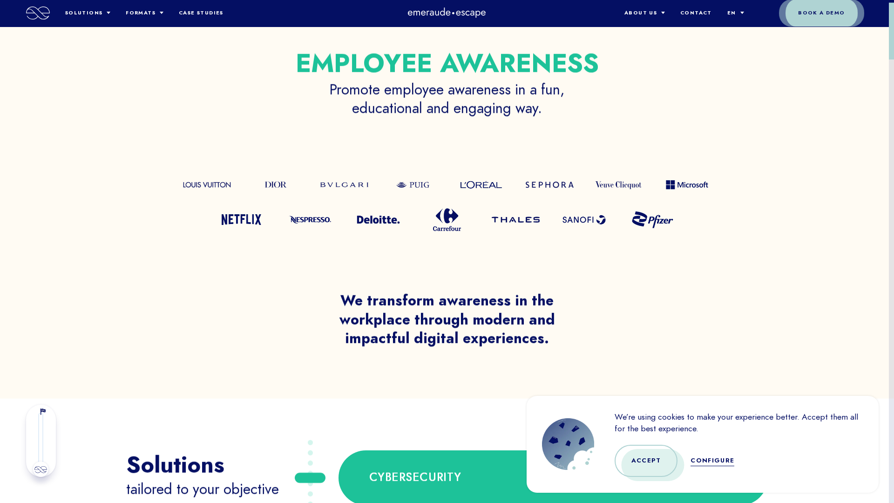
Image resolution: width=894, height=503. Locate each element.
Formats (141, 12)
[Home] (38, 13)
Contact (696, 12)
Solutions (84, 12)
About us (640, 12)
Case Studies (201, 12)
